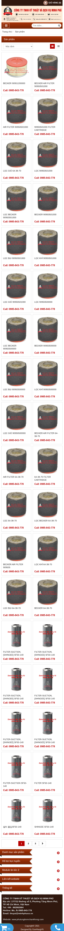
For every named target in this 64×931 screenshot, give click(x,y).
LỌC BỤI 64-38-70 (12, 608)
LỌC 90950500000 (43, 302)
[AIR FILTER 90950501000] (16, 110)
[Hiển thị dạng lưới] (52, 46)
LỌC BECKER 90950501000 (9, 216)
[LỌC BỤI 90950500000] (16, 373)
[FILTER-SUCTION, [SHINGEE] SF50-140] (16, 635)
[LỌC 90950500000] (47, 285)
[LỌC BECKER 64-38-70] (47, 504)
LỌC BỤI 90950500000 (14, 389)
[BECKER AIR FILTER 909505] (16, 548)
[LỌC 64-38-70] (16, 504)
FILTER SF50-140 (42, 783)
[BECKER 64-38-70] (47, 592)
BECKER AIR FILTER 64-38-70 (46, 434)
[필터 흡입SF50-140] (16, 810)
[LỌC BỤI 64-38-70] (16, 592)
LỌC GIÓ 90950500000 (14, 433)
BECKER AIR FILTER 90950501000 (44, 84)
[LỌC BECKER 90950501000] (16, 198)
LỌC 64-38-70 (10, 520)
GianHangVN (37, 929)
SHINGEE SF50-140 (44, 827)
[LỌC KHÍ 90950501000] (47, 242)
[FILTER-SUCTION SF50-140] (16, 767)
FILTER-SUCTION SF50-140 (15, 784)
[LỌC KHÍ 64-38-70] (47, 548)
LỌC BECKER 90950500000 (9, 347)
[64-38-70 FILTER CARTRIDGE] (47, 460)
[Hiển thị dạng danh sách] (58, 46)
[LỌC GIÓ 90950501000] (16, 285)
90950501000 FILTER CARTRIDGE (44, 128)
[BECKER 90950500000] (47, 329)
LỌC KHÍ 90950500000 (45, 389)
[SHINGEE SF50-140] (47, 810)
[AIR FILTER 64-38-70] (16, 460)
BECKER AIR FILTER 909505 (13, 566)
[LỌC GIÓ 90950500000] (16, 417)
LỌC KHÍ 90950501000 (45, 258)
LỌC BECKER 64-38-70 (45, 520)
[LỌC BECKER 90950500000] (16, 329)
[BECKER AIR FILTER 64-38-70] (47, 417)
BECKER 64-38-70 (43, 608)
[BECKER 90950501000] (47, 198)
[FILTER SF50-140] (47, 767)
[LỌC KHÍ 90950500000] (47, 373)
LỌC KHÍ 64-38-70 (43, 564)
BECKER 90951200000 (14, 83)
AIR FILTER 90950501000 (15, 127)
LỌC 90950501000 (43, 171)
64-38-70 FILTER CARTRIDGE (42, 478)
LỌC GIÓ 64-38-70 (12, 171)
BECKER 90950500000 (45, 346)
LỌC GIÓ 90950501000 (14, 302)
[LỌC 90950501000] (47, 154)
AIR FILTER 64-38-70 (13, 477)
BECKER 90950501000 (45, 214)
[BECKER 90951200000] (16, 67)
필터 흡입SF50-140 (12, 827)
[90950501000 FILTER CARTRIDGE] (47, 110)
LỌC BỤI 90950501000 (14, 258)
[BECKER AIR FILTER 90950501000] (47, 67)
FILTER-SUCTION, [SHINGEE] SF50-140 (13, 653)
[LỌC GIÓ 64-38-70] (16, 154)
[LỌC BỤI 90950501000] (16, 242)
